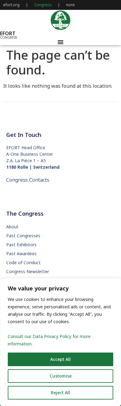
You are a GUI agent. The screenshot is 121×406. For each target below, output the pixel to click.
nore (70, 4)
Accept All (60, 359)
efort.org (11, 4)
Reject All (60, 392)
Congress (43, 4)
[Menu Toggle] (60, 42)
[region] (60, 342)
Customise (61, 376)
